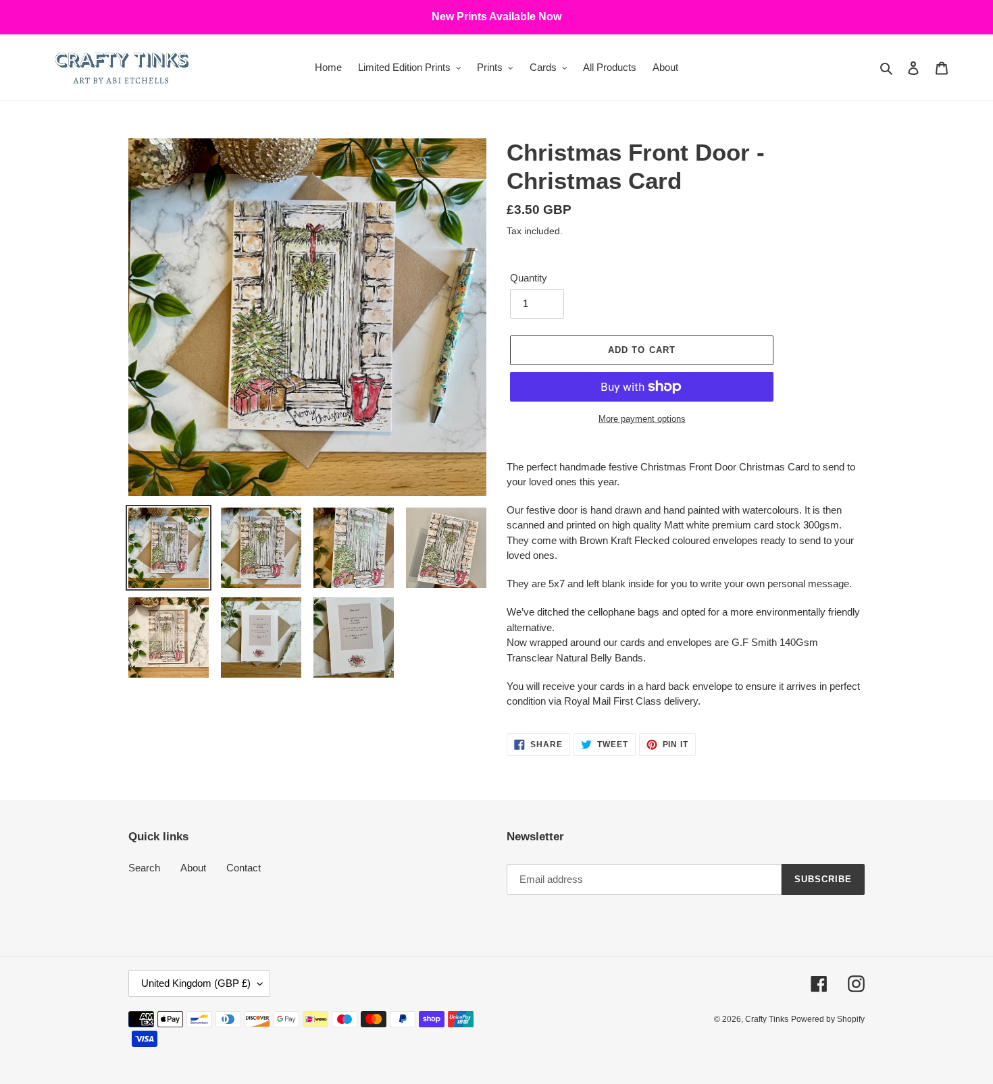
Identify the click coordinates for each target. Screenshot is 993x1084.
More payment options (642, 419)
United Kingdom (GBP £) (196, 983)
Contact (243, 867)
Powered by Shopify (828, 1019)
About (193, 867)
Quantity (528, 277)
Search (144, 867)
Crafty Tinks (766, 1019)
